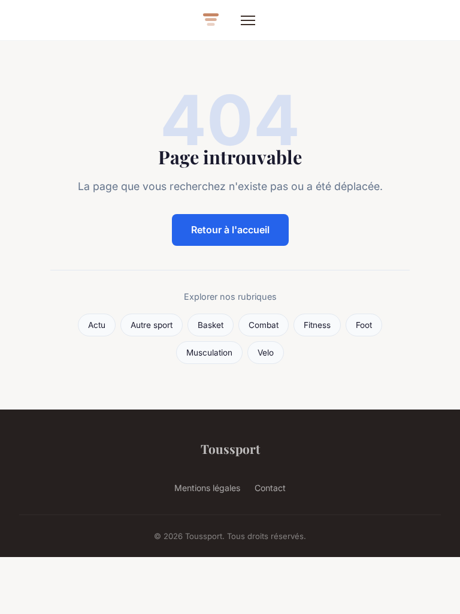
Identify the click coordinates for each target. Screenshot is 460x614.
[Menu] (248, 20)
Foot (364, 325)
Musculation (209, 352)
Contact (270, 488)
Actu (96, 325)
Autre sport (151, 325)
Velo (266, 352)
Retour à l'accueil (230, 230)
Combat (264, 325)
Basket (210, 325)
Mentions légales (207, 488)
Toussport (230, 448)
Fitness (317, 325)
